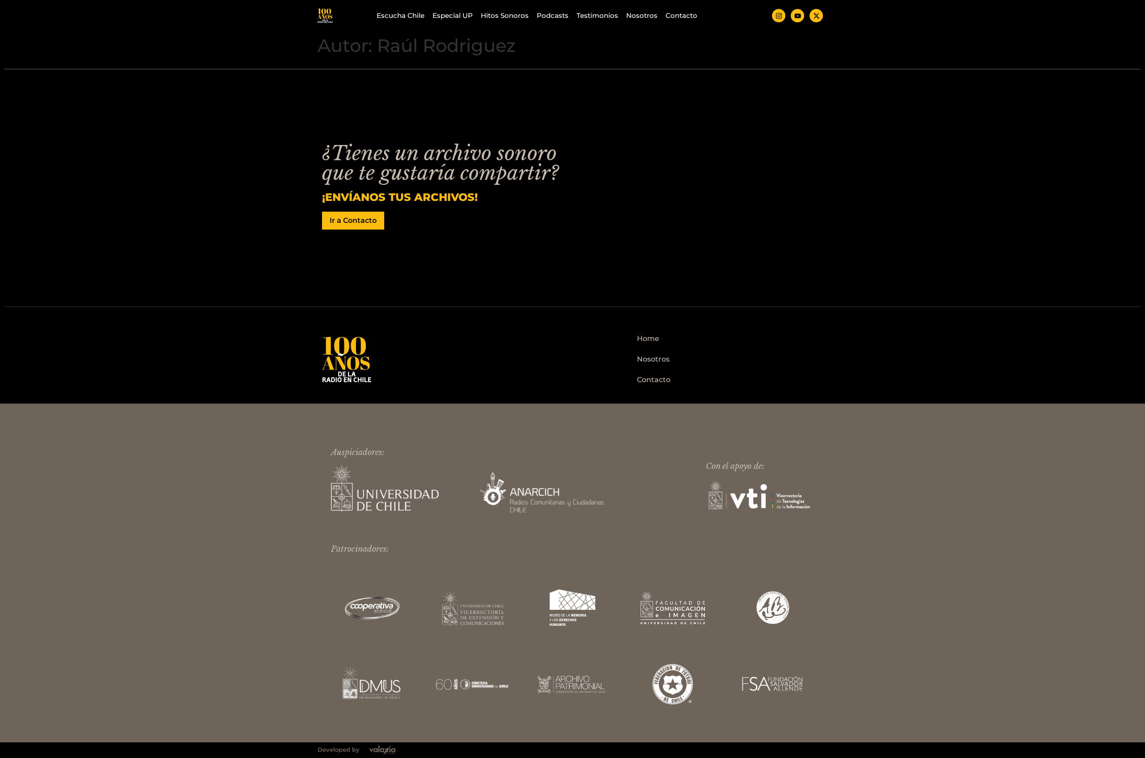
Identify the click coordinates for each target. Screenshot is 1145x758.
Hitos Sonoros (505, 15)
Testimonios (597, 15)
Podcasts (552, 15)
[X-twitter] (816, 15)
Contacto (681, 15)
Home (648, 338)
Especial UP (453, 15)
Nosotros (641, 15)
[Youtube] (797, 15)
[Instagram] (778, 15)
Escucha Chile (400, 15)
